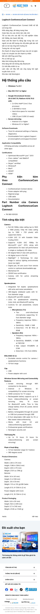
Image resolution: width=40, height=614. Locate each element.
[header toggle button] (7, 6)
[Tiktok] (21, 589)
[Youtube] (11, 589)
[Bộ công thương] (31, 589)
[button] (20, 567)
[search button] (32, 6)
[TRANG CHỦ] (2, 14)
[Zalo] (16, 589)
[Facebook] (6, 589)
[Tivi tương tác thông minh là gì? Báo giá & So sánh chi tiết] (20, 542)
